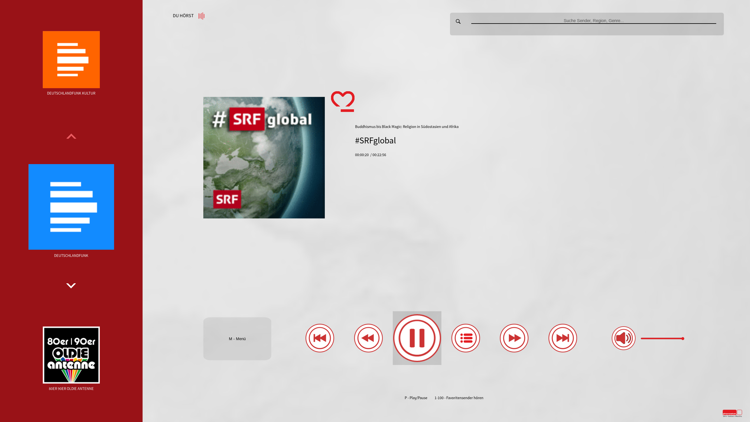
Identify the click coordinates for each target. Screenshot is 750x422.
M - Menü (237, 339)
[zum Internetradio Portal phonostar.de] (732, 416)
